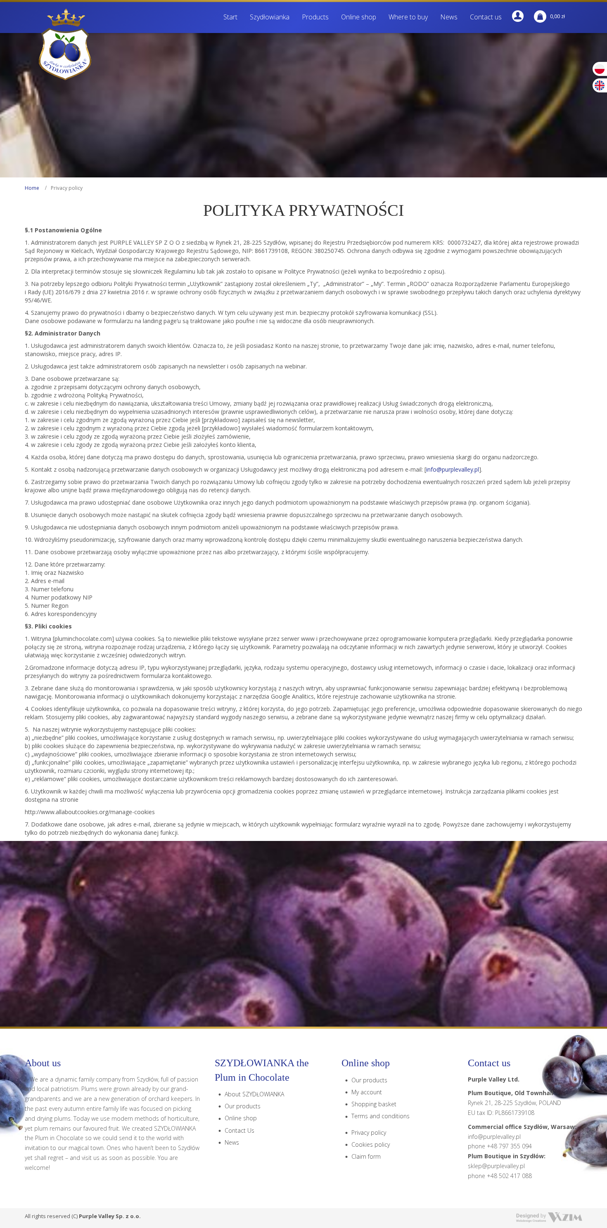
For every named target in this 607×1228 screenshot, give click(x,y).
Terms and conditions (380, 1116)
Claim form (366, 1156)
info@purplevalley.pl (452, 469)
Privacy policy (368, 1132)
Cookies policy (370, 1144)
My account (366, 1092)
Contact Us (239, 1130)
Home (32, 187)
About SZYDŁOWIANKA (254, 1094)
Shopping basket (373, 1104)
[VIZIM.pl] (549, 1217)
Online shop (241, 1118)
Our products (243, 1106)
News (232, 1142)
